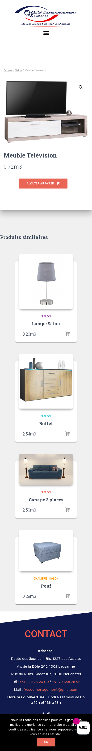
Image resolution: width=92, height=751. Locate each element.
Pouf (46, 586)
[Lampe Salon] (46, 281)
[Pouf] (46, 550)
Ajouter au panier (40, 183)
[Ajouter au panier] (67, 334)
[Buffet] (46, 381)
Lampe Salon (46, 323)
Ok (46, 742)
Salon (18, 70)
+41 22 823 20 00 (34, 682)
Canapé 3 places (46, 500)
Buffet (46, 423)
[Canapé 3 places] (46, 469)
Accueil (8, 70)
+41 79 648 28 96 (66, 682)
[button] (45, 34)
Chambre (40, 578)
